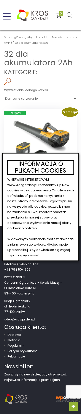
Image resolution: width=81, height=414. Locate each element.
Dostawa (14, 335)
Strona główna (14, 37)
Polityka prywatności (23, 351)
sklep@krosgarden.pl (19, 319)
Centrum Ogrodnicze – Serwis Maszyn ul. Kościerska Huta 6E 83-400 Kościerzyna (33, 288)
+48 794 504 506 (17, 269)
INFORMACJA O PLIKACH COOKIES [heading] (40, 167)
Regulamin (16, 345)
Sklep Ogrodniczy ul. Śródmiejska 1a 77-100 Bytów (17, 306)
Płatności (14, 340)
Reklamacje (16, 356)
